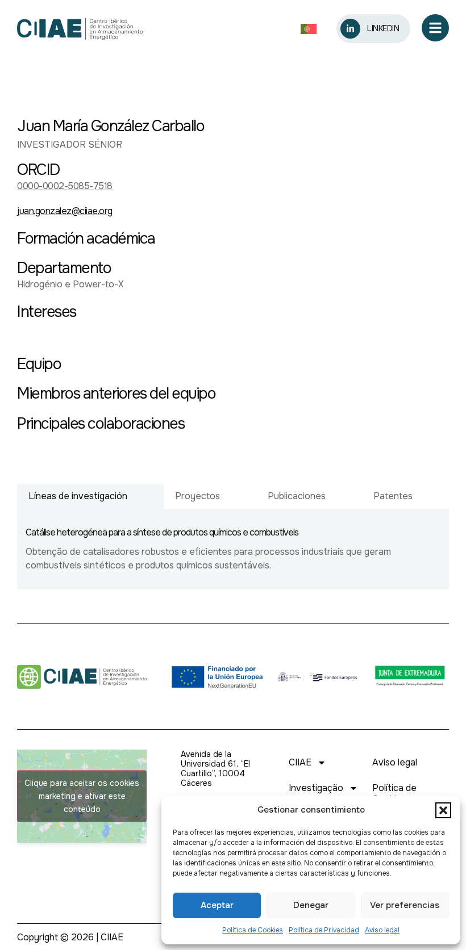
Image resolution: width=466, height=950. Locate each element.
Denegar (310, 905)
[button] (443, 810)
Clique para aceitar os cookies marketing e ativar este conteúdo (81, 796)
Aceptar (217, 905)
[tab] (90, 496)
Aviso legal (382, 930)
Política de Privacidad (324, 930)
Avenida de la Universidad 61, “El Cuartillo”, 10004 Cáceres (215, 768)
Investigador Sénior (69, 144)
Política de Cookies (252, 930)
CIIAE (300, 762)
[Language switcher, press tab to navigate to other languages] (311, 29)
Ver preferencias (404, 905)
